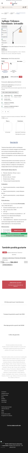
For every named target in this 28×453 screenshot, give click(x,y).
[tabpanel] (14, 259)
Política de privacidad (6, 407)
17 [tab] (25, 270)
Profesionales (4, 395)
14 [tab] (21, 270)
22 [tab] (13, 272)
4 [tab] (7, 270)
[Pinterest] (11, 419)
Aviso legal (3, 402)
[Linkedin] (14, 419)
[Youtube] (20, 419)
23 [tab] (14, 272)
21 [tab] (12, 272)
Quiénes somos (5, 393)
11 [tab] (17, 270)
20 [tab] (10, 272)
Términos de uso (5, 408)
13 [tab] (19, 270)
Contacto (3, 391)
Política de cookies (5, 413)
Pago (2, 410)
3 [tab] (5, 270)
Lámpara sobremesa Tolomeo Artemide (14, 258)
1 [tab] (2, 270)
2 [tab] (4, 270)
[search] (3, 7)
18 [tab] (7, 272)
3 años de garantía (14, 334)
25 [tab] (17, 272)
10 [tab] (15, 270)
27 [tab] (20, 272)
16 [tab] (24, 270)
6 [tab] (9, 270)
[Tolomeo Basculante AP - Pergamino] (5, 66)
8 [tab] (12, 270)
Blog (2, 396)
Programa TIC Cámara (6, 415)
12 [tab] (18, 270)
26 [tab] (19, 272)
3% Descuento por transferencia (14, 302)
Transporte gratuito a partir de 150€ (14, 314)
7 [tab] (11, 270)
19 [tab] (9, 272)
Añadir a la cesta (18, 230)
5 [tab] (8, 270)
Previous (4, 26)
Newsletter (4, 400)
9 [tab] (14, 270)
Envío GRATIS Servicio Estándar (14, 233)
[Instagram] (17, 419)
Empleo (3, 398)
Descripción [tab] (14, 142)
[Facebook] (7, 419)
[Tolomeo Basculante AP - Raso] (13, 66)
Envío (2, 412)
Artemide (3, 18)
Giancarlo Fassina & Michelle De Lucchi (20, 133)
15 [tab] (22, 270)
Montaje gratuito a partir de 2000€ (14, 325)
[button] (14, 285)
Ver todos (19, 61)
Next (4, 50)
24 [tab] (16, 272)
